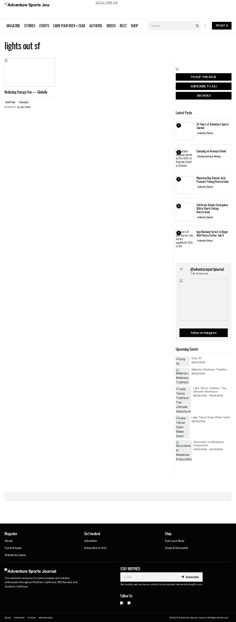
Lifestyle (23, 102)
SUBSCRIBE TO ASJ (203, 86)
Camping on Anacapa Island (211, 151)
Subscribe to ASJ (95, 548)
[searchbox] (171, 25)
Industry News (205, 133)
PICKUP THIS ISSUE (203, 77)
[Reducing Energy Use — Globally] (29, 72)
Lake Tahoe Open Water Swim (210, 417)
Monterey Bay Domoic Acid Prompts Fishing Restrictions (212, 179)
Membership (46, 617)
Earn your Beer (174, 541)
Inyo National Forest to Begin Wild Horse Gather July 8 (212, 233)
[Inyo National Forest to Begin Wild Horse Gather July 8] (184, 239)
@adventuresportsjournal (207, 269)
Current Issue (13, 548)
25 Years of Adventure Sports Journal (212, 126)
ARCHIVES (204, 95)
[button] (205, 25)
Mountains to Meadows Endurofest (209, 443)
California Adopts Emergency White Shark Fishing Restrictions (212, 208)
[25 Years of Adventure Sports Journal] (184, 131)
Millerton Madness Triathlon (209, 369)
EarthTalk (10, 102)
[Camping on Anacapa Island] (184, 158)
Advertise (90, 541)
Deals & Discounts (176, 548)
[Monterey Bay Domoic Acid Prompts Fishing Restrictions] (184, 185)
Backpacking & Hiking (209, 156)
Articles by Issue (15, 555)
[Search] (197, 26)
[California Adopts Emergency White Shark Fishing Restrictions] (184, 212)
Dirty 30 (196, 358)
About (8, 541)
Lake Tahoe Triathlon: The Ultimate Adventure (209, 389)
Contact (32, 617)
